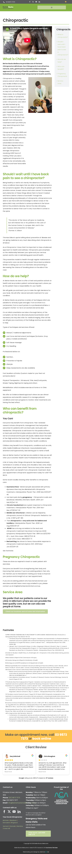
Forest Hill (7, 828)
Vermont (6, 826)
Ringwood (14, 823)
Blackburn (13, 820)
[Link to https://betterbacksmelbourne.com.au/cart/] (65, 1)
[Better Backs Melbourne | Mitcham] (8, 7)
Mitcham (6, 820)
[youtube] (36, 1)
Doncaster (6, 823)
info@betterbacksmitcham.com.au (26, 586)
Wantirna (19, 826)
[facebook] (29, 1)
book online (41, 738)
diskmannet (44, 852)
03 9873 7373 (10, 2)
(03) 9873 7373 (14, 798)
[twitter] (33, 1)
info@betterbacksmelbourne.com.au (22, 803)
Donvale (12, 826)
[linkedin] (39, 1)
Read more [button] (8, 772)
